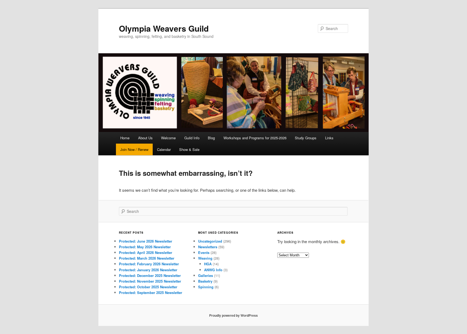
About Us (145, 137)
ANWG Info (213, 269)
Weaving (205, 258)
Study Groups (305, 137)
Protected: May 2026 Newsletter (145, 246)
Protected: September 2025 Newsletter (150, 292)
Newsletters (207, 246)
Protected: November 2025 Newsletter (150, 281)
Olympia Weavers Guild (164, 28)
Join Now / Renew (134, 149)
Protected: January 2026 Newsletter (148, 269)
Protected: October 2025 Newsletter (148, 286)
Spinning (206, 286)
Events (203, 252)
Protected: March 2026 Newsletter (146, 258)
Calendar (164, 149)
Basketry (205, 281)
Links (329, 137)
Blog (211, 137)
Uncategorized (210, 241)
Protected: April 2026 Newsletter (145, 252)
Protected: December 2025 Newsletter (150, 275)
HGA (208, 263)
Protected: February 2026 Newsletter (149, 263)
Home (124, 137)
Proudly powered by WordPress (233, 315)
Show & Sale (189, 149)
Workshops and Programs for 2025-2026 (255, 137)
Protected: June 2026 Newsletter (145, 241)
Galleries (205, 275)
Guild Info (191, 137)
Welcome (168, 137)
